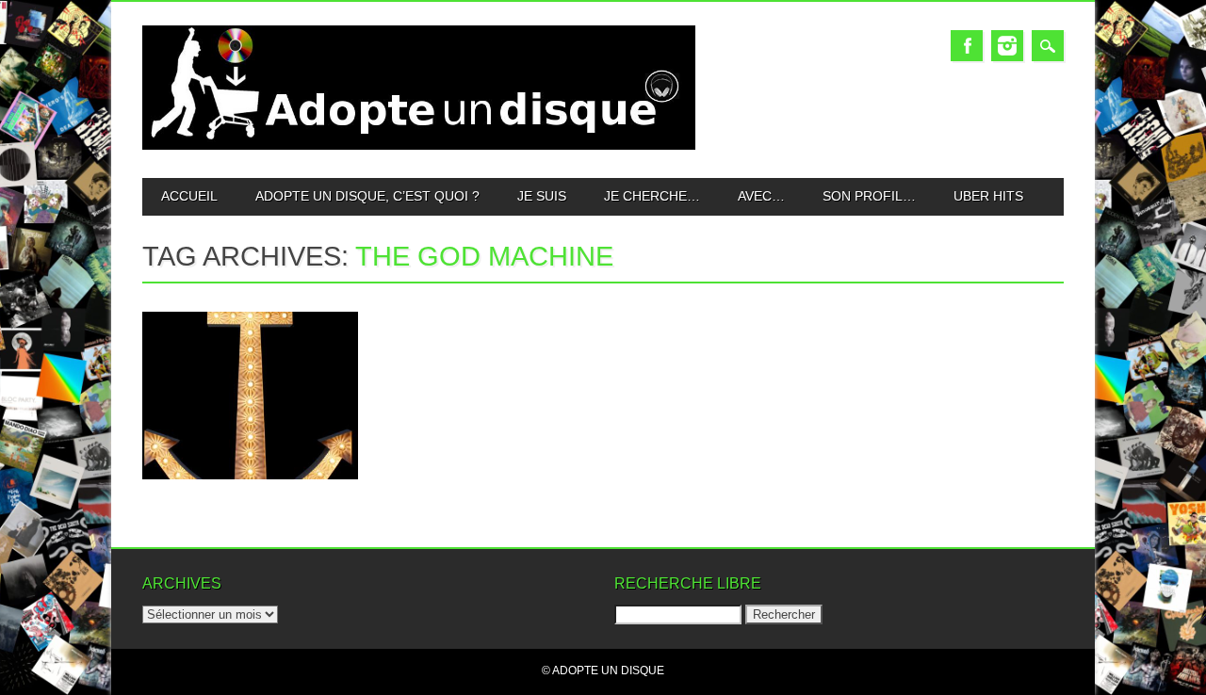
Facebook (967, 45)
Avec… (761, 195)
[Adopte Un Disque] (418, 145)
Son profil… (869, 195)
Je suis (541, 195)
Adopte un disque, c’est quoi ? (367, 195)
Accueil (189, 195)
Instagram (1007, 45)
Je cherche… (652, 195)
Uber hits (988, 195)
